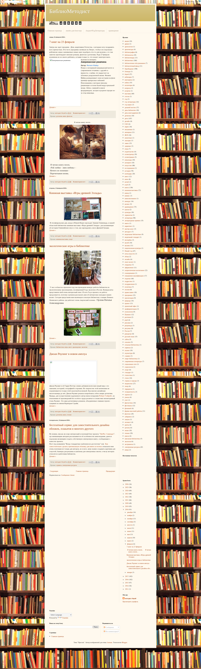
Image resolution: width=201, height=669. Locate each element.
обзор (127, 256)
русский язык (129, 336)
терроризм (128, 389)
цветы (127, 425)
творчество (128, 383)
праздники (128, 295)
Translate (65, 618)
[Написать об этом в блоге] (92, 113)
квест (70, 347)
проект (127, 303)
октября (130, 518)
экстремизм (129, 444)
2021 (127, 500)
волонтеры (128, 85)
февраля (130, 544)
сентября (130, 522)
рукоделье (128, 334)
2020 (127, 503)
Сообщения (109, 627)
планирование (130, 273)
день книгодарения (131, 113)
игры (66, 347)
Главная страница (55, 30)
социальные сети (130, 364)
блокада (127, 71)
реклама (127, 323)
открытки (128, 265)
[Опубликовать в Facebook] (96, 113)
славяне (127, 356)
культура (128, 212)
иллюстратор (129, 154)
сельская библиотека (132, 345)
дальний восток (130, 107)
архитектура (129, 49)
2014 (127, 586)
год (126, 99)
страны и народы (131, 381)
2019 (127, 506)
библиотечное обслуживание (135, 63)
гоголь (127, 96)
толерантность (130, 392)
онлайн (127, 259)
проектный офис (130, 306)
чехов (127, 430)
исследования (129, 168)
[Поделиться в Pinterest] (99, 113)
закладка (128, 140)
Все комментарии (111, 631)
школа (127, 436)
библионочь (129, 55)
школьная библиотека (132, 439)
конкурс (127, 201)
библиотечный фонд (132, 66)
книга (64, 116)
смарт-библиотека (131, 358)
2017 (127, 576)
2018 (127, 509)
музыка (127, 245)
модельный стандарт (132, 237)
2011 (127, 589)
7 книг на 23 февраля (61, 42)
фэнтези (69, 116)
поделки (128, 278)
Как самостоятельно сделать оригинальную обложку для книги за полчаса (78, 445)
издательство (129, 151)
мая (128, 534)
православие (129, 292)
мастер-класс (129, 229)
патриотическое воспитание (134, 270)
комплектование (130, 198)
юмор (127, 450)
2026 (127, 484)
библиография (130, 52)
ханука (127, 419)
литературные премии (132, 220)
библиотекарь (129, 58)
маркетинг (128, 226)
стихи (127, 378)
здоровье (128, 146)
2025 (127, 487)
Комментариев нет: (79, 113)
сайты (127, 339)
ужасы (127, 397)
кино (126, 179)
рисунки (128, 328)
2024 (127, 490)
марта (129, 541)
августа (130, 525)
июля (129, 528)
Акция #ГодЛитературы (95, 30)
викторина (128, 80)
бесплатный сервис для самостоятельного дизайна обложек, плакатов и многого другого (79, 426)
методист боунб (130, 598)
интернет (128, 163)
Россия (127, 331)
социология (129, 367)
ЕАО (126, 124)
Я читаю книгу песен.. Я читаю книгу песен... (139, 551)
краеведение (114, 30)
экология (84, 347)
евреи (127, 127)
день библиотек (130, 110)
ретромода (128, 325)
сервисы (59, 465)
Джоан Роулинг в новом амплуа (68, 354)
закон (127, 143)
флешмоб (128, 408)
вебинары (128, 77)
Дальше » (52, 107)
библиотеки (60, 347)
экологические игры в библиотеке (69, 246)
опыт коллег (129, 262)
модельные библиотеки (133, 234)
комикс (127, 196)
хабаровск (128, 416)
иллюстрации (129, 157)
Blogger (124, 642)
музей (127, 243)
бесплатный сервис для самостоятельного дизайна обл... (139, 567)
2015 (127, 583)
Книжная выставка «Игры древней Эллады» (75, 193)
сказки (127, 350)
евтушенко (128, 129)
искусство (128, 165)
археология (128, 46)
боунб (127, 74)
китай (127, 182)
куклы (127, 209)
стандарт (128, 372)
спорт (71, 239)
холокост (128, 422)
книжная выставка (62, 239)
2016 (127, 579)
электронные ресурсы (69, 465)
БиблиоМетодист (69, 11)
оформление (129, 267)
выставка (128, 93)
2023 (127, 494)
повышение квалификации (134, 276)
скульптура (128, 353)
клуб (126, 185)
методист (128, 232)
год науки (128, 104)
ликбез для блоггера (74, 30)
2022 (127, 497)
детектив (59, 116)
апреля (129, 537)
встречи (127, 91)
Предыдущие (110, 471)
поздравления (129, 284)
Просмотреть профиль (130, 601)
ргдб (126, 320)
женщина (128, 132)
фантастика (129, 403)
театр (126, 386)
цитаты (127, 428)
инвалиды (128, 160)
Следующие (54, 471)
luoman (109, 642)
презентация (129, 298)
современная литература (133, 361)
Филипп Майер (92, 65)
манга (127, 223)
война (127, 82)
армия (127, 44)
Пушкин (128, 314)
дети (126, 118)
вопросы (128, 88)
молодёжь (128, 240)
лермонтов (128, 215)
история (127, 171)
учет (126, 400)
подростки (128, 281)
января (129, 572)
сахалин (127, 342)
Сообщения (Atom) (68, 475)
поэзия (127, 289)
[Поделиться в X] (94, 113)
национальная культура (133, 248)
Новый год (128, 251)
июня (129, 531)
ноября (129, 515)
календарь (128, 174)
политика (128, 287)
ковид (127, 193)
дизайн (127, 121)
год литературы (130, 102)
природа (128, 301)
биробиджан (129, 69)
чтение (69, 415)
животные (128, 138)
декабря (130, 512)
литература (128, 218)
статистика (128, 375)
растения (128, 317)
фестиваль (128, 405)
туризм (127, 394)
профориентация (130, 309)
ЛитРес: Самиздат (107, 434)
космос (127, 204)
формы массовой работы (133, 411)
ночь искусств (130, 254)
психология (129, 312)
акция (127, 41)
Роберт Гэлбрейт (105, 396)
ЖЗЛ (126, 135)
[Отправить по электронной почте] (90, 113)
